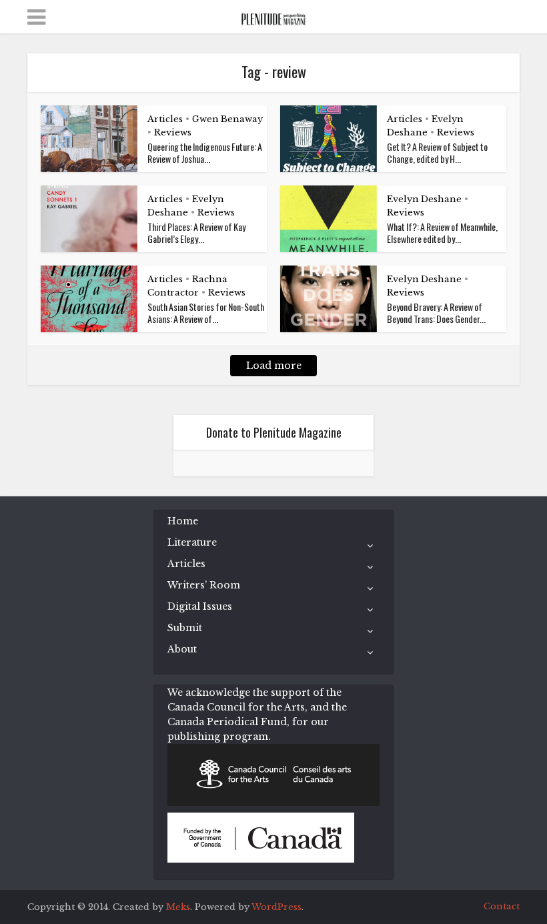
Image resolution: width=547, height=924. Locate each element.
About (182, 649)
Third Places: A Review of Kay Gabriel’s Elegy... (196, 232)
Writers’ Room (203, 585)
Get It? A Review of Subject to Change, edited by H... (437, 152)
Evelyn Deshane (424, 199)
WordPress (276, 907)
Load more (274, 366)
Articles (165, 119)
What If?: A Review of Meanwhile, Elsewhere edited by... (442, 232)
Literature (192, 542)
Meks (178, 907)
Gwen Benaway (227, 119)
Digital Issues (199, 606)
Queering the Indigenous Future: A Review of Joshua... (204, 152)
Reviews (172, 132)
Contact (502, 906)
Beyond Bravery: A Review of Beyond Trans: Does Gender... (436, 313)
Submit (184, 628)
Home (182, 521)
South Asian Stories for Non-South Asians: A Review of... (205, 313)
